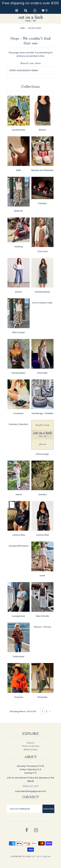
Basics (42, 129)
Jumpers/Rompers (18, 545)
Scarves (18, 697)
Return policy (30, 749)
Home (22, 28)
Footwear (19, 413)
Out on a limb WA (41, 856)
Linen (42, 575)
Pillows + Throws (42, 626)
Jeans (18, 494)
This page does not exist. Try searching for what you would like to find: (30, 54)
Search (30, 742)
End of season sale (42, 302)
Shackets (42, 697)
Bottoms (18, 210)
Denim (18, 291)
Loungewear (18, 616)
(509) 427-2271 (30, 786)
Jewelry (42, 494)
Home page (42, 454)
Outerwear (18, 656)
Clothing (18, 246)
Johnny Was (18, 534)
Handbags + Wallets (42, 413)
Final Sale (42, 372)
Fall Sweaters (19, 372)
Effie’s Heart (18, 332)
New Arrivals (42, 616)
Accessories (18, 129)
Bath (18, 170)
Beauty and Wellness (42, 170)
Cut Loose (42, 251)
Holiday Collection (18, 424)
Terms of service (30, 746)
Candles (42, 203)
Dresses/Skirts (42, 291)
